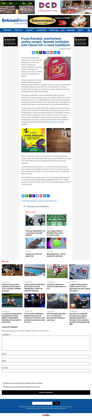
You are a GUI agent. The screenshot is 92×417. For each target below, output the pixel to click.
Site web (5, 368)
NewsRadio (71, 30)
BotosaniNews (32, 201)
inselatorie (40, 201)
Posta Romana (49, 201)
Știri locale (18, 30)
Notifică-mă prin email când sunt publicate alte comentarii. (23, 383)
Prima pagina (7, 30)
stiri (55, 201)
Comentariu (6, 334)
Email (4, 361)
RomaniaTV (52, 122)
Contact (80, 30)
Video (63, 30)
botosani (24, 201)
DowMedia (63, 408)
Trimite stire (53, 30)
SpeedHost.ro (50, 408)
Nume (4, 354)
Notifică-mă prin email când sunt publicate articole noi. (21, 387)
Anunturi (29, 30)
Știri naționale (41, 30)
